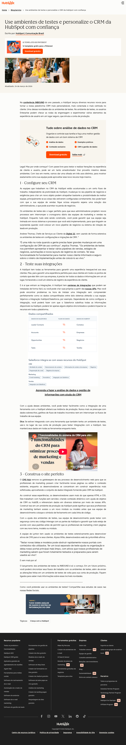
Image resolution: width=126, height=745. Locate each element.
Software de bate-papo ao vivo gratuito (38, 682)
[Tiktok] (84, 716)
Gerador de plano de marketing (65, 663)
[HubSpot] (63, 724)
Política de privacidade (49, 733)
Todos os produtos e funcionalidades (11, 647)
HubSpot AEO (9, 653)
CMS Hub (26, 480)
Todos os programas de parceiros (109, 683)
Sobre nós (82, 645)
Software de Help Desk (37, 665)
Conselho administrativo (87, 657)
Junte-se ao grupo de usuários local (111, 651)
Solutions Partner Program (110, 689)
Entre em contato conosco (88, 677)
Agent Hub (8, 669)
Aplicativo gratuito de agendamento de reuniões (13, 663)
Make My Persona (64, 645)
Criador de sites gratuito (37, 653)
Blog (80, 669)
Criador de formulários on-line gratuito (38, 670)
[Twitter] (63, 716)
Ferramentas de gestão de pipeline (38, 647)
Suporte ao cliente (107, 645)
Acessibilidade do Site (85, 733)
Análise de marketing (36, 688)
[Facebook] (41, 716)
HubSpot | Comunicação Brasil (30, 33)
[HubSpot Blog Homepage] (8, 3)
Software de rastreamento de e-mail (13, 682)
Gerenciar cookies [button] (106, 733)
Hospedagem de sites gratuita (36, 701)
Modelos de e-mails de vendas (37, 659)
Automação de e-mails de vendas (13, 689)
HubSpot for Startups (110, 700)
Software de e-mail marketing (11, 701)
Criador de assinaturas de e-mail (67, 651)
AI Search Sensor (63, 657)
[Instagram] (48, 716)
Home (4, 10)
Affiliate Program (109, 704)
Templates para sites (65, 676)
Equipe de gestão (85, 654)
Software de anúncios (11, 695)
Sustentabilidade (87, 673)
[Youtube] (55, 716)
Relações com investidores (88, 663)
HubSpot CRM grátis (11, 657)
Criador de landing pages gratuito (38, 694)
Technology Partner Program (111, 694)
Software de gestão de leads (14, 707)
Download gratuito (33, 51)
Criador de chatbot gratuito (38, 676)
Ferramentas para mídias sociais (13, 674)
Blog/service (16, 10)
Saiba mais (77, 154)
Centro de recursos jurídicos (23, 733)
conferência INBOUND (33, 102)
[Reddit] (77, 716)
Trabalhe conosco (87, 649)
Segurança (67, 733)
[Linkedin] (70, 716)
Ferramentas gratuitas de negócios (67, 670)
